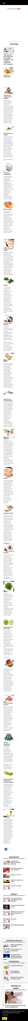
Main (9, 41)
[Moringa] (9, 283)
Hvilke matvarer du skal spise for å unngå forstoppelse (8, 780)
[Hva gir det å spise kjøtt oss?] (9, 701)
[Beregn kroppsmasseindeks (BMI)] (9, 247)
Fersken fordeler (8, 209)
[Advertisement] (14, 25)
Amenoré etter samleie (16, 885)
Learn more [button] (5, 1014)
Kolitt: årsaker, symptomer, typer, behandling (17, 869)
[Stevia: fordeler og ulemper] (9, 130)
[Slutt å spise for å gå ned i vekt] (9, 667)
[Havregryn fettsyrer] (9, 511)
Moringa (6, 285)
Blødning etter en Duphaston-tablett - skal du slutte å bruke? (18, 913)
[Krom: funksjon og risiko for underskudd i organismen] (9, 741)
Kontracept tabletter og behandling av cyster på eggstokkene (16, 899)
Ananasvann (7, 817)
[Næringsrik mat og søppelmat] (9, 437)
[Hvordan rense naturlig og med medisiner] (9, 93)
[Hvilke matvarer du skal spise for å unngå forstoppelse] (9, 776)
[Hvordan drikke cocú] (9, 591)
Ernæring (14, 41)
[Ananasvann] (9, 816)
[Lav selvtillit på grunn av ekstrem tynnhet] (9, 477)
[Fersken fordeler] (9, 208)
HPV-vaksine (13, 919)
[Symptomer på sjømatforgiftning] (9, 395)
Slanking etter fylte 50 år (17, 965)
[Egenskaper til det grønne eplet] (9, 625)
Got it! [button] (4, 1018)
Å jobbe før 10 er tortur (16, 874)
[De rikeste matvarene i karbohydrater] (9, 171)
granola (5, 361)
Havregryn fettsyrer (8, 513)
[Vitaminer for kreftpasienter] (9, 73)
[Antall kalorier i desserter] (9, 551)
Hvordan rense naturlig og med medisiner (7, 97)
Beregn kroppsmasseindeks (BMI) (8, 249)
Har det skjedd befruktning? (17, 925)
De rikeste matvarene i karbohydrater (7, 173)
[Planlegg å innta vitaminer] (9, 322)
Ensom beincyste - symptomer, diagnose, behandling (16, 862)
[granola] (9, 360)
